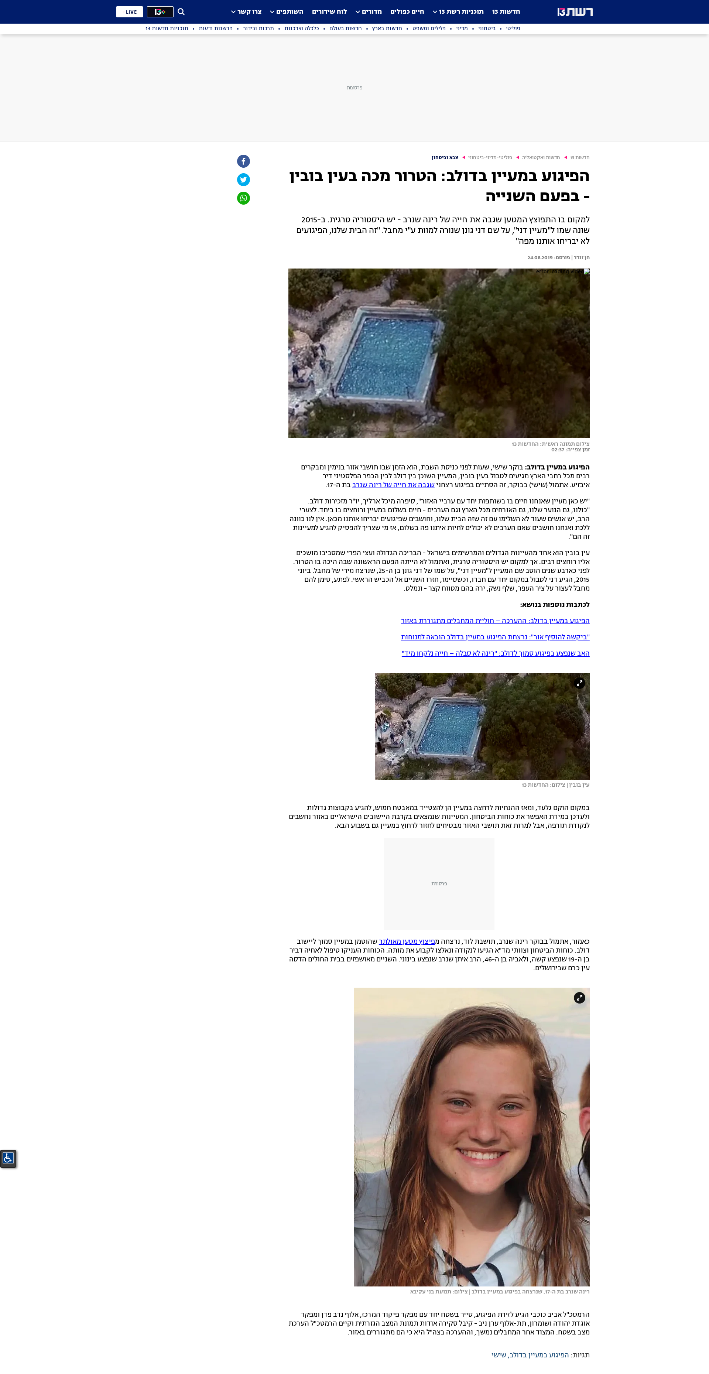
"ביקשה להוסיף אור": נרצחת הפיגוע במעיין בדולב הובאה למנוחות (495, 637)
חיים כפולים (407, 12)
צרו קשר (249, 12)
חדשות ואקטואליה (541, 158)
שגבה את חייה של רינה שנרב (393, 485)
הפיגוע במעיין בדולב (539, 1355)
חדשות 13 (506, 12)
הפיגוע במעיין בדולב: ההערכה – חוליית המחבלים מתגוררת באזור (495, 621)
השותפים (290, 12)
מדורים (372, 12)
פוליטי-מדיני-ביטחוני (490, 158)
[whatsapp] (243, 198)
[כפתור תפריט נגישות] (8, 1157)
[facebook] (243, 161)
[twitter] (243, 179)
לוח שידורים (329, 12)
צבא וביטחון (445, 158)
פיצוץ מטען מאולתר (407, 941)
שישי (498, 1355)
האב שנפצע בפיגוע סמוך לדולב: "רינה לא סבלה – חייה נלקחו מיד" (496, 653)
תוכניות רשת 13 (461, 12)
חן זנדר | (580, 257)
